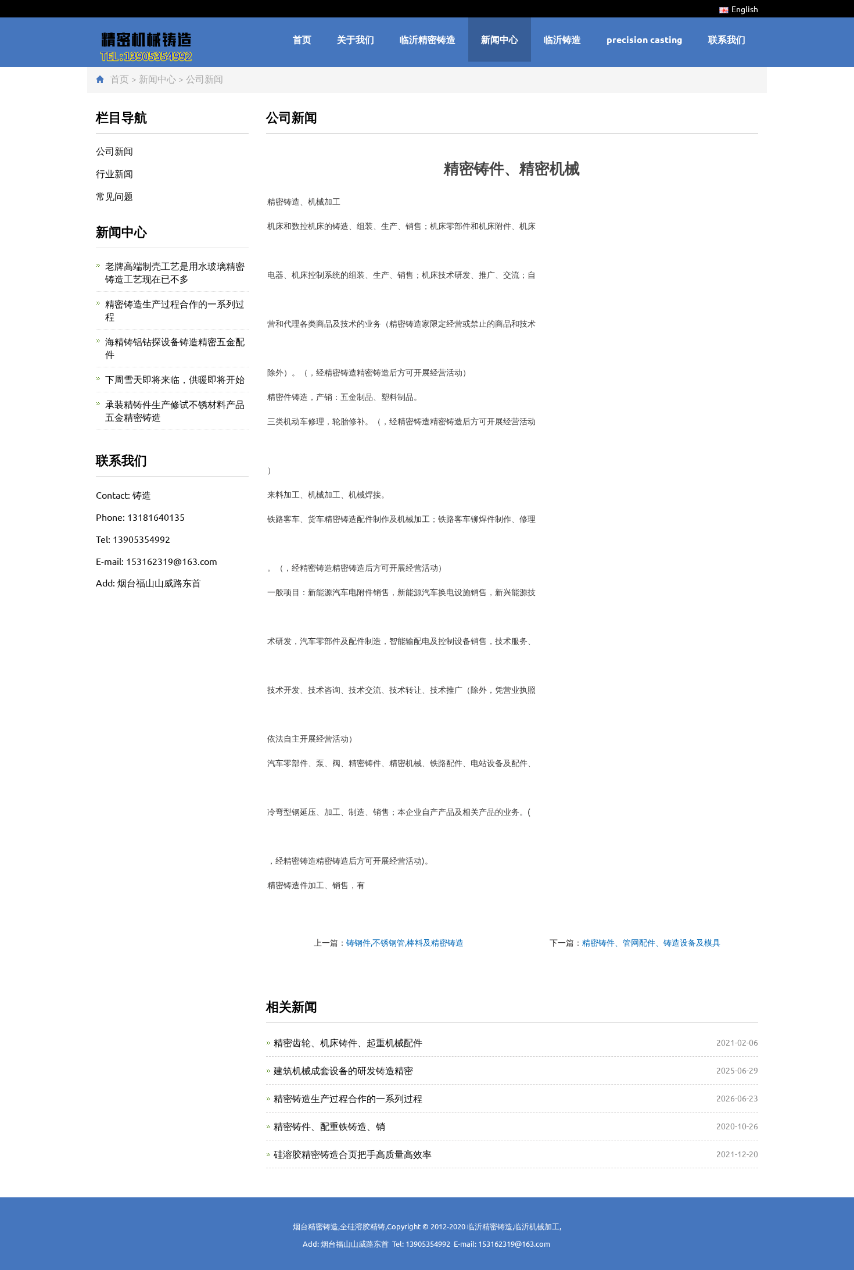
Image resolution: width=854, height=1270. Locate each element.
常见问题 (114, 196)
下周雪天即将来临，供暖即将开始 (175, 379)
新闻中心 (499, 39)
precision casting (645, 39)
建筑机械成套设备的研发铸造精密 (343, 1070)
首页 (302, 39)
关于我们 (355, 39)
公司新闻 (204, 78)
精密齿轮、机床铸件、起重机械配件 (348, 1042)
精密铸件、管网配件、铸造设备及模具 (651, 942)
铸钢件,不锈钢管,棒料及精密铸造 (405, 942)
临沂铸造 (562, 39)
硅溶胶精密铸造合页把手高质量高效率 (353, 1154)
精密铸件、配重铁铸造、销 (329, 1126)
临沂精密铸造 (427, 39)
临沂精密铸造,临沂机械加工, (514, 1226)
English (744, 8)
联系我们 (726, 39)
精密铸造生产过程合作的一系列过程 (348, 1098)
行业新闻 (114, 173)
